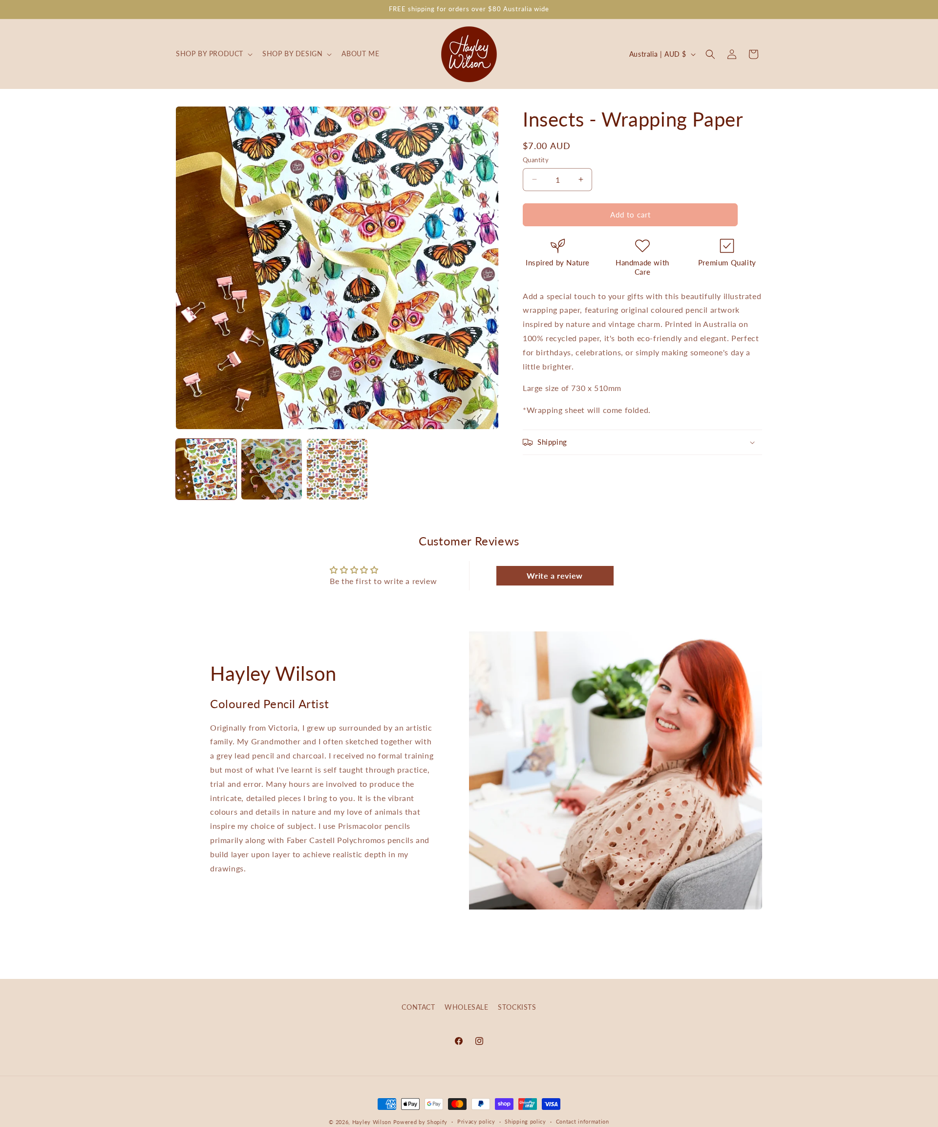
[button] (213, 53)
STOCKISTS (517, 1007)
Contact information (582, 1121)
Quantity (536, 160)
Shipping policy (525, 1121)
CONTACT (418, 1007)
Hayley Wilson (371, 1122)
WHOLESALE (466, 1007)
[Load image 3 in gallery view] (337, 469)
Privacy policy (476, 1121)
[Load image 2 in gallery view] (271, 469)
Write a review (554, 575)
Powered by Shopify (420, 1122)
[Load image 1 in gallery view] (206, 469)
